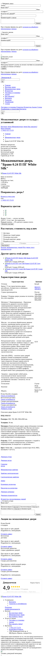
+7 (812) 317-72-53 (7, 130)
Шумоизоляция (6, 507)
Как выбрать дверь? (16, 616)
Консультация (5, 128)
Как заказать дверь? (16, 624)
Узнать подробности (8, 396)
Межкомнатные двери (12, 89)
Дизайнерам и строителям (10, 109)
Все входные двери (15, 613)
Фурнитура (9, 91)
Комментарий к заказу (8, 18)
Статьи (7, 104)
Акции (7, 94)
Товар (3, 5)
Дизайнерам (9, 102)
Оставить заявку (6, 534)
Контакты (8, 98)
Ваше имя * (5, 7)
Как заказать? (9, 96)
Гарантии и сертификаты (18, 604)
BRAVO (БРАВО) (38, 288)
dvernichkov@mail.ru (16, 629)
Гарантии (8, 100)
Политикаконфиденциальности (12, 608)
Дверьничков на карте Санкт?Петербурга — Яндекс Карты (21, 591)
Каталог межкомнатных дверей (12, 247)
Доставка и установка (12, 93)
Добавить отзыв (6, 409)
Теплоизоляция (25, 507)
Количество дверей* (8, 14)
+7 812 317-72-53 (15, 627)
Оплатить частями (7, 224)
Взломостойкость (7, 509)
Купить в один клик (8, 196)
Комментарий (5, 40)
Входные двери (10, 87)
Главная (7, 85)
